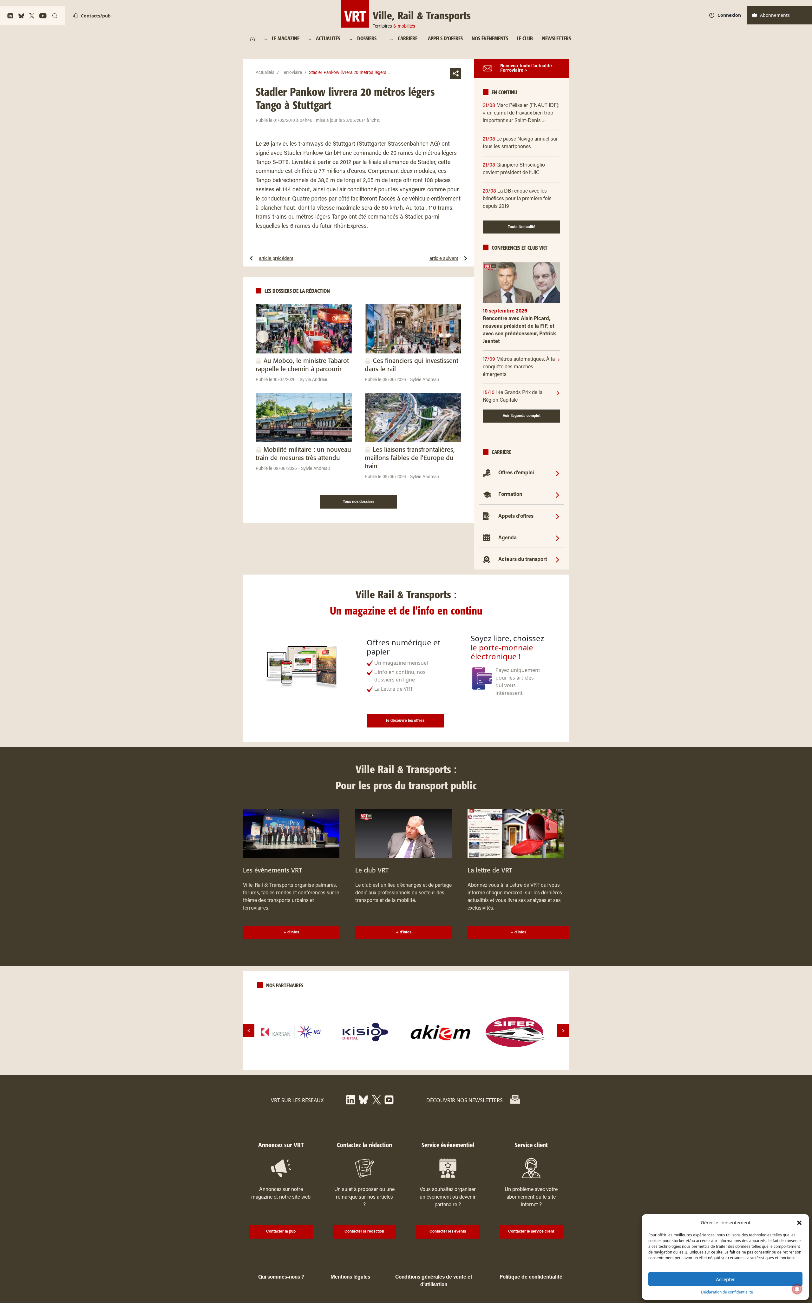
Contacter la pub (281, 1232)
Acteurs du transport (522, 559)
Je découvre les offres (405, 721)
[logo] (291, 1032)
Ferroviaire (291, 73)
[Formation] (557, 494)
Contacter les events (447, 1232)
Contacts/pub (96, 16)
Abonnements (775, 15)
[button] (799, 1222)
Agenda (507, 538)
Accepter (725, 1279)
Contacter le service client (531, 1232)
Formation (510, 494)
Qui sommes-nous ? (281, 1277)
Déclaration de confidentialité (727, 1292)
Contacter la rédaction (364, 1232)
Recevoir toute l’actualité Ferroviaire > (526, 68)
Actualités (265, 73)
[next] (563, 1030)
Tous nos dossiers (358, 502)
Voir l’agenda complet (521, 416)
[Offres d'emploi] (557, 473)
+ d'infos (291, 932)
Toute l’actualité (521, 227)
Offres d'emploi (516, 473)
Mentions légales (350, 1277)
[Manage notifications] (797, 1289)
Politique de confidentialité (531, 1277)
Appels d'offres (516, 516)
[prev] (248, 1030)
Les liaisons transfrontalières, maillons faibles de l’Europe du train (410, 458)
